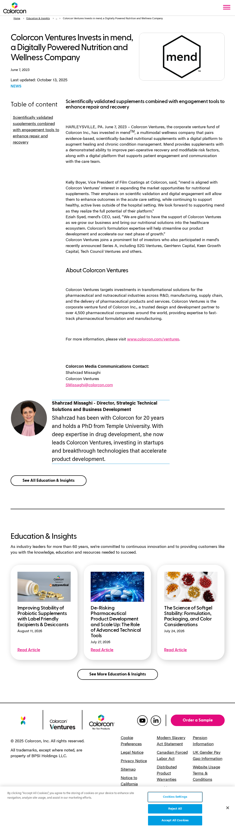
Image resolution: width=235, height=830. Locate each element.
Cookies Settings (175, 796)
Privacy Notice (134, 761)
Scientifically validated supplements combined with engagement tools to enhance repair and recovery (36, 130)
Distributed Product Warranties (167, 773)
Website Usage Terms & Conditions (206, 773)
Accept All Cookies (175, 820)
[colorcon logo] (23, 723)
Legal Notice (132, 753)
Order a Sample (198, 720)
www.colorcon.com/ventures (153, 339)
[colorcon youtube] (142, 720)
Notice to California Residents (130, 784)
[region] (117, 808)
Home (17, 18)
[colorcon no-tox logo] (102, 722)
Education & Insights (38, 18)
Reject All (175, 808)
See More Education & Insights (117, 674)
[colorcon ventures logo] (62, 724)
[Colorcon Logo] (14, 8)
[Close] (228, 808)
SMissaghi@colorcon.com (89, 385)
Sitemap (128, 770)
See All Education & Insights (48, 480)
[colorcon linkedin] (156, 720)
